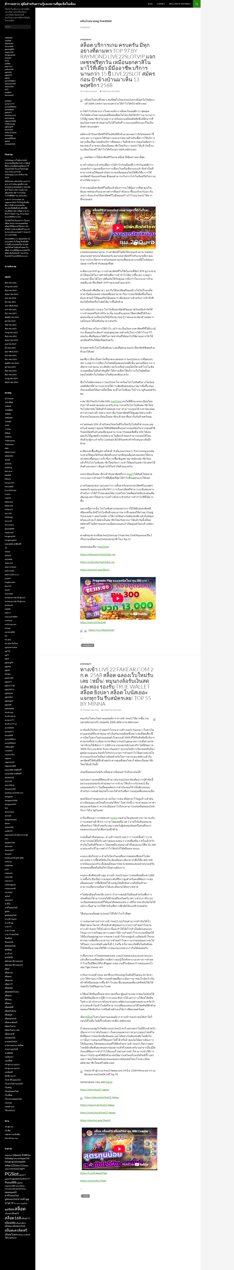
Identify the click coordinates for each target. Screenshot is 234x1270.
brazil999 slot (10, 490)
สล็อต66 (8, 976)
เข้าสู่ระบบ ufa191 (12, 1064)
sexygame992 (10, 804)
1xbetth (8, 40)
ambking (8, 467)
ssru (6, 838)
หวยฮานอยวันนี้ (11, 1049)
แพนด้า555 (9, 1106)
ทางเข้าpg (9, 923)
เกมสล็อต (8, 1060)
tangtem (8, 92)
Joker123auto (11, 132)
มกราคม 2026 (11, 309)
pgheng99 (9, 127)
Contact (161, 4)
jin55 (7, 60)
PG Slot (8, 639)
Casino (8, 494)
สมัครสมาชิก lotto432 (14, 961)
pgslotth (8, 72)
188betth (9, 38)
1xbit (7, 425)
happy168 (9, 52)
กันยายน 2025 (11, 325)
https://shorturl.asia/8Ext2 (95, 569)
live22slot (85, 39)
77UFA (8, 429)
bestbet (8, 475)
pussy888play (10, 106)
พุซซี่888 (8, 949)
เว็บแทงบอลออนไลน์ (13, 1099)
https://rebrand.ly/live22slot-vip (97, 554)
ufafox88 (8, 877)
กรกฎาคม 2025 (11, 332)
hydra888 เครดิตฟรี (13, 544)
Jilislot (7, 551)
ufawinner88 (10, 888)
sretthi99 (8, 831)
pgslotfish (9, 697)
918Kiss (8, 437)
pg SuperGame (11, 647)
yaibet (7, 896)
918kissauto (10, 124)
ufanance (9, 881)
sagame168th (10, 121)
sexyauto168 (10, 83)
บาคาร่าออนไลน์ (11, 934)
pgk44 (7, 670)
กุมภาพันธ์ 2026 (11, 305)
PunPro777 (25, 1178)
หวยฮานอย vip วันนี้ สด (14, 1045)
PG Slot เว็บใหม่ (11, 643)
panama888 (10, 632)
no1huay (8, 620)
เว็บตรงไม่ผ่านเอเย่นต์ (14, 1083)
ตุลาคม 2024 (10, 367)
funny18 (8, 521)
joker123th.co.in (12, 574)
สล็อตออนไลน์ (10, 1018)
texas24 (8, 854)
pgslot (7, 78)
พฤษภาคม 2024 (11, 382)
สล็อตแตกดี (9, 1034)
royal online (10, 754)
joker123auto (10, 567)
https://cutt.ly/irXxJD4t (93, 622)
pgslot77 (8, 112)
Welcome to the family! (180, 4)
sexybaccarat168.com (14, 793)
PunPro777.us (11, 724)
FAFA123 (9, 509)
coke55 (8, 498)
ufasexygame (10, 884)
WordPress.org (11, 1138)
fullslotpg (9, 135)
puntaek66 (9, 109)
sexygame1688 (11, 800)
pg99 (22, 1168)
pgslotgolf (9, 701)
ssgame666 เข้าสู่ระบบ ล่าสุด (16, 835)
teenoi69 (8, 846)
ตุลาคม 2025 (10, 321)
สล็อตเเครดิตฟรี (24, 1235)
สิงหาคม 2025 (11, 328)
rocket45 (8, 750)
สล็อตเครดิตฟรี (11, 1022)
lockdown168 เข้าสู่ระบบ (15, 597)
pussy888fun (10, 81)
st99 (6, 89)
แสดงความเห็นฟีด (12, 1134)
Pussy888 (9, 735)
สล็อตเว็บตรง (10, 1026)
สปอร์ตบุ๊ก (9, 957)
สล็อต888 (9, 988)
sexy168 (8, 781)
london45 (9, 605)
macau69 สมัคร (11, 616)
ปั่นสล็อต (8, 938)
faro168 (8, 513)
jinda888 (8, 559)
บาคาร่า (8, 927)
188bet (8, 414)
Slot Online (9, 812)
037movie (9, 398)
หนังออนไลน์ (10, 1038)
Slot (6, 808)
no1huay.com (10, 624)
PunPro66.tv (10, 716)
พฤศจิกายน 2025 (12, 317)
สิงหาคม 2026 (11, 282)
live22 (130, 473)
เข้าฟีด (8, 1130)
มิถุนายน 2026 (11, 290)
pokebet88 (9, 708)
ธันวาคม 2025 (11, 313)
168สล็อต (9, 410)
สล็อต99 (8, 995)
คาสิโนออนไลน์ (11, 907)
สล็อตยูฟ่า (9, 1015)
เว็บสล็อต (8, 1095)
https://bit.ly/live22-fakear (94, 1089)
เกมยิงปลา (9, 1057)
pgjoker (8, 666)
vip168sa (8, 892)
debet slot (9, 502)
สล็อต (89, 1016)
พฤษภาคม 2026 (11, 294)
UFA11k (8, 861)
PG (6, 636)
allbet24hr (9, 43)
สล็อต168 (9, 972)
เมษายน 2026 (10, 298)
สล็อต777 (9, 984)
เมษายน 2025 (10, 344)
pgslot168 (9, 678)
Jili (6, 548)
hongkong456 (11, 540)
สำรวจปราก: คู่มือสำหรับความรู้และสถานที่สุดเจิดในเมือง (40, 4)
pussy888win (10, 138)
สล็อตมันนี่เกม (10, 1011)
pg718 (7, 651)
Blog (150, 4)
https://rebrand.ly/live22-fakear (101, 1097)
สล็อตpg (8, 999)
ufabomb (8, 873)
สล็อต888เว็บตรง (12, 992)
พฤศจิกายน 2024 (12, 363)
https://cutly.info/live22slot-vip (97, 561)
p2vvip (8, 628)
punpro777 (9, 104)
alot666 (8, 101)
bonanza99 (9, 482)
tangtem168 (10, 842)
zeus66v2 (9, 900)
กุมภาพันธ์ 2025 (11, 351)
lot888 (7, 609)
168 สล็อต (9, 402)
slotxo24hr (9, 86)
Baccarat (8, 471)
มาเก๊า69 (8, 953)
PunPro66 (9, 712)
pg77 (7, 655)
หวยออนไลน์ (10, 144)
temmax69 (9, 95)
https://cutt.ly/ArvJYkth (93, 1180)
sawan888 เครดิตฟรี (13, 770)
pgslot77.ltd (10, 685)
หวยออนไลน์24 (11, 1041)
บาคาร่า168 (10, 930)
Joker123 (9, 563)
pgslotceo (9, 693)
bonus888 (9, 46)
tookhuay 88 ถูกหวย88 (14, 858)
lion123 (8, 586)
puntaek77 (9, 731)
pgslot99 (8, 75)
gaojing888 (9, 49)
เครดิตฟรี (9, 1072)
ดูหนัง (7, 911)
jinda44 (8, 58)
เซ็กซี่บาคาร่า (10, 1076)
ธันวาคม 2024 (11, 359)
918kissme (9, 444)
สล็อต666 (9, 980)
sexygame (9, 796)
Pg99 (7, 659)
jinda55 (8, 555)
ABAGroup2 (10, 452)
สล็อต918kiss (21, 1223)
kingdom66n (10, 582)
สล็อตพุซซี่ (9, 1007)
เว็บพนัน (8, 1087)
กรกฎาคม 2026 (11, 286)
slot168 (8, 816)
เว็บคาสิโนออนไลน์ (12, 1080)
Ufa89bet (9, 865)
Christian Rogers (111, 91)
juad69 (8, 578)
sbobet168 (9, 777)
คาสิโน (8, 904)
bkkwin (8, 479)
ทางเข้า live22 (11, 919)
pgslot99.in (9, 689)
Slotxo (7, 823)
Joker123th (9, 1169)
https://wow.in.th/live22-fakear (97, 1104)
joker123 (8, 66)
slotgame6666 (11, 819)
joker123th (9, 571)
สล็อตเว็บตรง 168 (12, 1030)
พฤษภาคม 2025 (11, 340)
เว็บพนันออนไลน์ (11, 1091)
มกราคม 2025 (11, 355)
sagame (8, 758)
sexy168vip (9, 118)
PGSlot (8, 674)
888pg (7, 433)
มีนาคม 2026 (10, 302)
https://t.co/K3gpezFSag (93, 1172)
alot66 (7, 460)
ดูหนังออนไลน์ (10, 915)
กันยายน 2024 (11, 371)
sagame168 (9, 762)
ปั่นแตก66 (9, 942)
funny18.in (9, 525)
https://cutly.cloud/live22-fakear (98, 1112)
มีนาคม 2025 (10, 348)
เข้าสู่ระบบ (9, 1127)
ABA (7, 448)
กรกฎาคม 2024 (11, 378)
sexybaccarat (10, 115)
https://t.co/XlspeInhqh (101, 629)
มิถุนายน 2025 (11, 336)
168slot (8, 406)
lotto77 (8, 613)
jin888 (7, 63)
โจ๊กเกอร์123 (10, 1110)
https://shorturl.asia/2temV (95, 1120)
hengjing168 (10, 55)
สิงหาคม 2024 (11, 374)
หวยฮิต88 (9, 1053)
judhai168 (9, 69)
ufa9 (7, 869)
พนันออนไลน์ (10, 946)
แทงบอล (8, 1103)
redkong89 (9, 747)
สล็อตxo (8, 1003)
